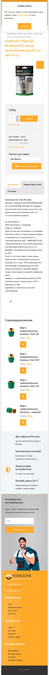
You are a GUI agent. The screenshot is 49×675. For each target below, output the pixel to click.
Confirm (24, 26)
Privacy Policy (23, 15)
